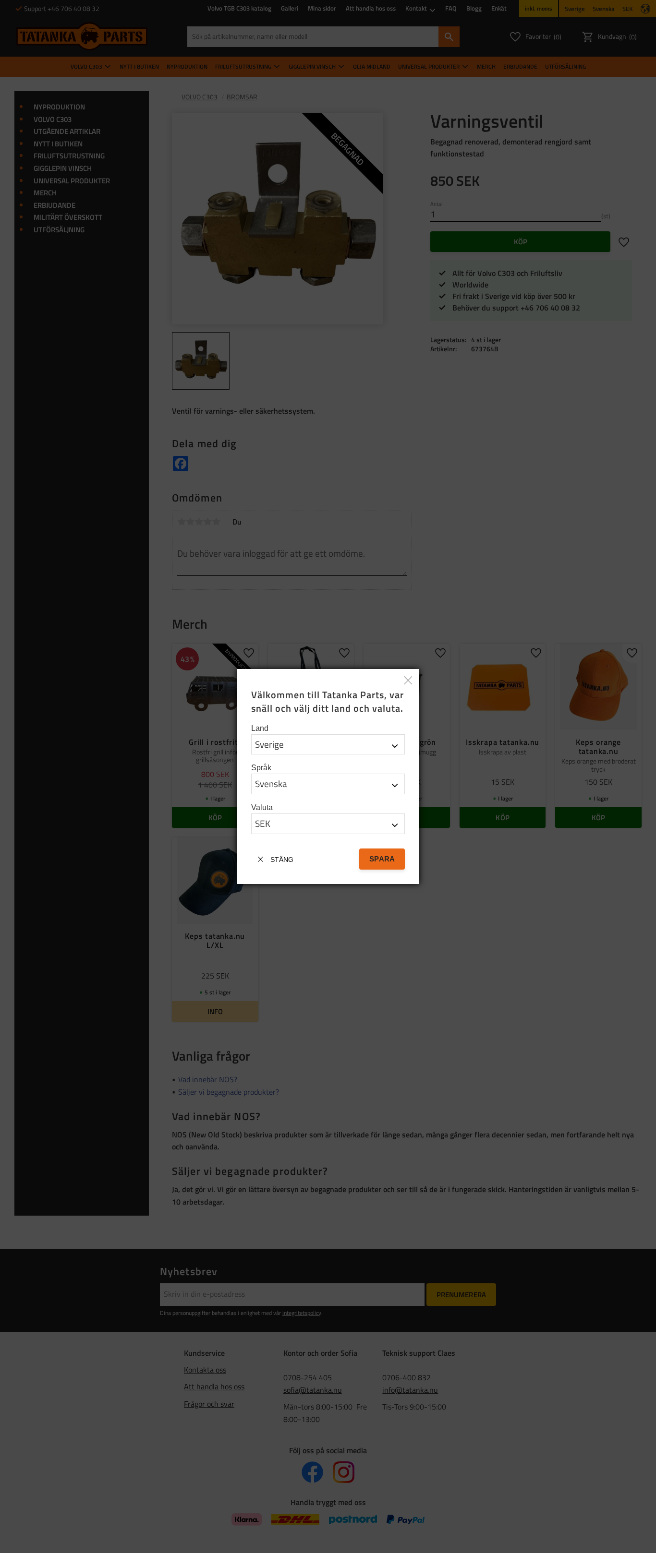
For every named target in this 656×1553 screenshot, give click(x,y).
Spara (382, 859)
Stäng (281, 859)
